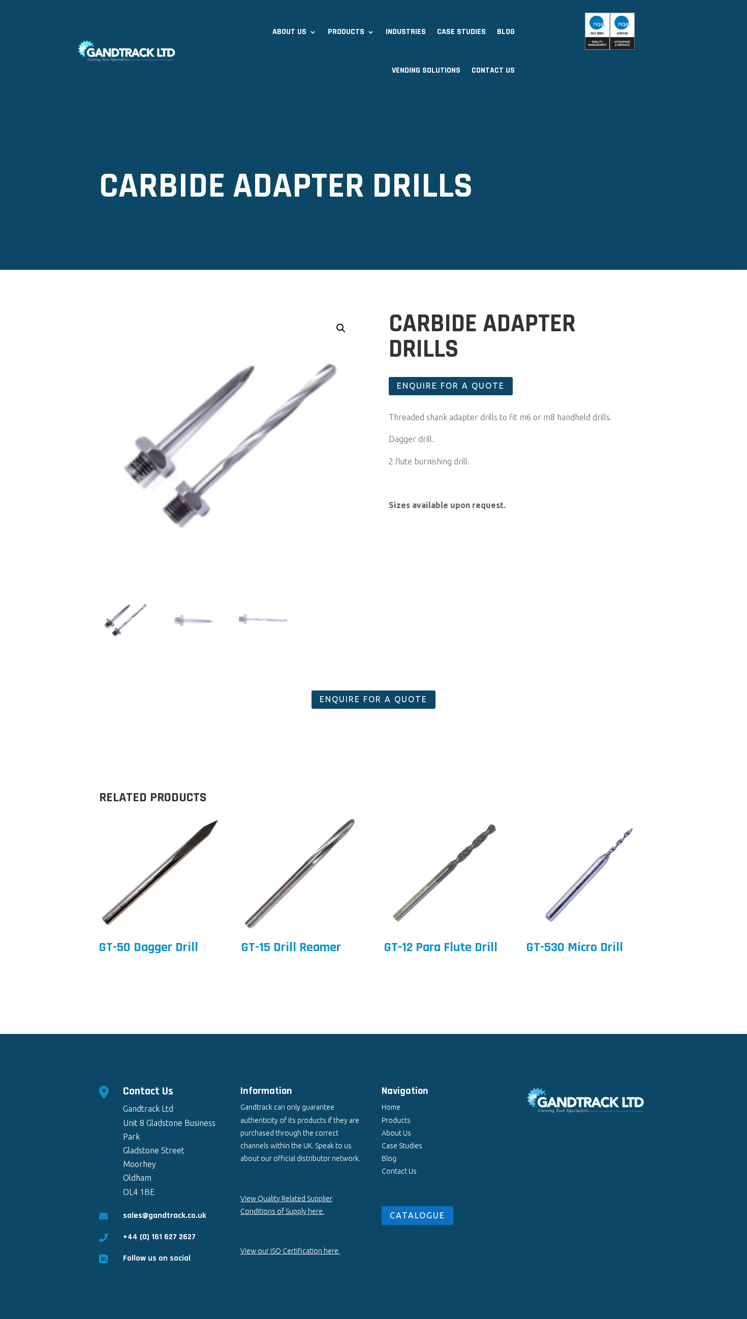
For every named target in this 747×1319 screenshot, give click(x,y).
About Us (289, 31)
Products (346, 31)
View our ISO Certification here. (290, 1251)
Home (391, 1107)
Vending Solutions (426, 70)
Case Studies (461, 31)
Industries (406, 31)
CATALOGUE (417, 1215)
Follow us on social (157, 1258)
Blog (506, 31)
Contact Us (493, 70)
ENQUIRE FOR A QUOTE (451, 385)
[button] (341, 328)
